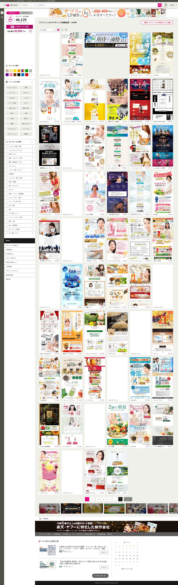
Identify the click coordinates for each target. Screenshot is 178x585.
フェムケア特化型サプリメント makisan (69, 75)
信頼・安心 (12, 108)
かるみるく (134, 400)
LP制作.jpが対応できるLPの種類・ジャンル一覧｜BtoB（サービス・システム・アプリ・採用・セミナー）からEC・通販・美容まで (84, 548)
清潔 (12, 118)
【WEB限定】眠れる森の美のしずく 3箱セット (115, 214)
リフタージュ (44, 493)
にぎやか (12, 98)
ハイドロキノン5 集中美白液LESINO (69, 121)
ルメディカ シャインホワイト (137, 261)
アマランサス (112, 353)
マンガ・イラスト (12, 87)
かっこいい (12, 92)
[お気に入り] (66, 29)
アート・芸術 (12, 103)
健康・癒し (26, 108)
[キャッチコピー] (62, 29)
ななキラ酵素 (89, 214)
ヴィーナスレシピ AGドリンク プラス (115, 261)
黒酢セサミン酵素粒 (113, 121)
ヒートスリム (89, 400)
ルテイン (155, 353)
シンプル (26, 98)
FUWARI (133, 446)
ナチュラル (26, 129)
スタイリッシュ (12, 134)
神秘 (12, 123)
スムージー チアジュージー (69, 400)
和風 (26, 87)
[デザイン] (58, 29)
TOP (40, 518)
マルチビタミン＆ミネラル (137, 75)
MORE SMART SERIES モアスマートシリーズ (160, 121)
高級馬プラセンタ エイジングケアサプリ (92, 493)
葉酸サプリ (88, 307)
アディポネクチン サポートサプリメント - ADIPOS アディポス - (115, 168)
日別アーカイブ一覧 (126, 569)
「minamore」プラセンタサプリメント (92, 261)
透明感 (26, 134)
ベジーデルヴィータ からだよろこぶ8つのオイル (137, 168)
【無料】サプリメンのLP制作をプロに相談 (157, 22)
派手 (26, 113)
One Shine (156, 75)
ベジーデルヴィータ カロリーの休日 (92, 168)
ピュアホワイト (67, 446)
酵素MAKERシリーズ (114, 493)
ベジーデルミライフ (45, 214)
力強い (12, 113)
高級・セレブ (26, 123)
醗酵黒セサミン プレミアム (47, 168)
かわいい (26, 92)
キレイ (26, 103)
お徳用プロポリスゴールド (47, 261)
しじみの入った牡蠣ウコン (160, 168)
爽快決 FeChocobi (68, 353)
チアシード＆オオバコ (114, 307)
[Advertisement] (19, 48)
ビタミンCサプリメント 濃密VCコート (92, 121)
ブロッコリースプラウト (92, 353)
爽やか (26, 118)
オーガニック (12, 129)
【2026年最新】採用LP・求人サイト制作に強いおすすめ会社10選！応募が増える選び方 (83, 563)
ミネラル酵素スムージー (160, 446)
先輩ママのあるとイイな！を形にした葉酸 (47, 353)
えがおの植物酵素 (45, 446)
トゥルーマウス (157, 400)
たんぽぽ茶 (43, 400)
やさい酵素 (111, 446)
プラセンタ (134, 307)
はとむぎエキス (44, 121)
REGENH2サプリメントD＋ (137, 214)
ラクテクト (66, 307)
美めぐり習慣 (157, 261)
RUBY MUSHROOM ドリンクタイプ (137, 121)
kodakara (155, 214)
